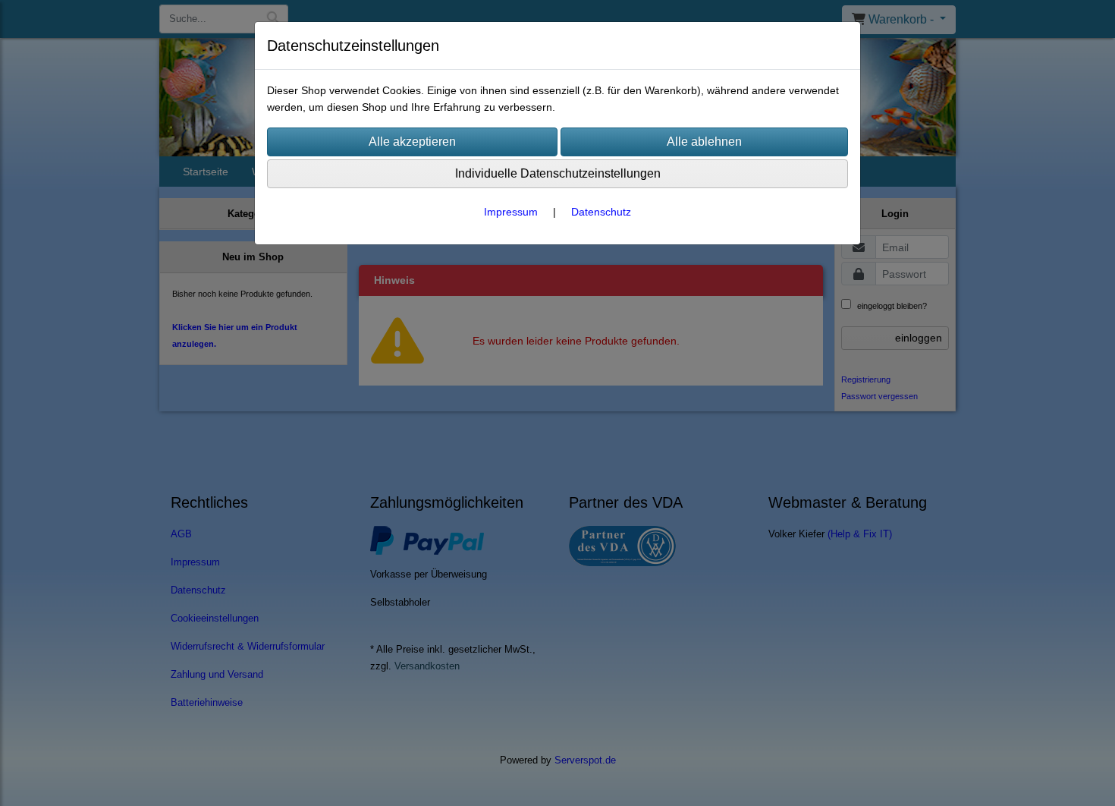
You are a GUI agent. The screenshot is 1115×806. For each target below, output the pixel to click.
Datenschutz (601, 212)
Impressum (511, 212)
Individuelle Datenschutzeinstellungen (558, 173)
